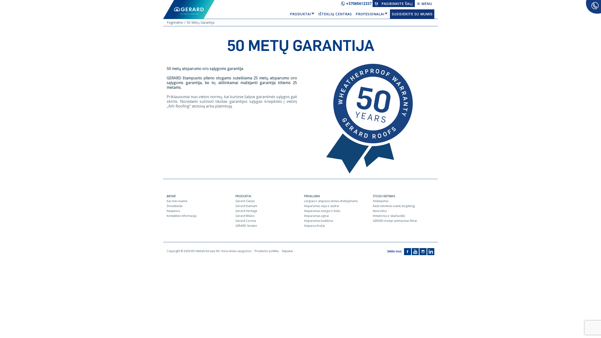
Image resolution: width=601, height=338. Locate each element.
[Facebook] (407, 251)
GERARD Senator (246, 226)
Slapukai (287, 251)
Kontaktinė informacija (181, 216)
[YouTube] (415, 251)
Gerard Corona (245, 221)
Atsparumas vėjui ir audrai (321, 206)
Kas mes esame (177, 201)
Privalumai (312, 196)
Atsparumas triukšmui (318, 221)
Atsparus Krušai (314, 226)
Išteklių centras (335, 14)
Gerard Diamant (246, 206)
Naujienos (173, 211)
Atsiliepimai (380, 201)
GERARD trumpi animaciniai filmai (395, 221)
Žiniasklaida (174, 206)
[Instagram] (423, 251)
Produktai (300, 14)
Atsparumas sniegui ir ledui (322, 211)
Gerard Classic (245, 201)
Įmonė (171, 196)
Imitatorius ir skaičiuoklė (389, 216)
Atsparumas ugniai (316, 216)
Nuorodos (380, 211)
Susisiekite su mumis (412, 14)
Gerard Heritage (246, 211)
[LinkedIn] (430, 251)
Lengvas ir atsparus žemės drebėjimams (331, 201)
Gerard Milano (245, 216)
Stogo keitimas (384, 196)
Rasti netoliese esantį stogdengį (394, 206)
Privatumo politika (266, 251)
